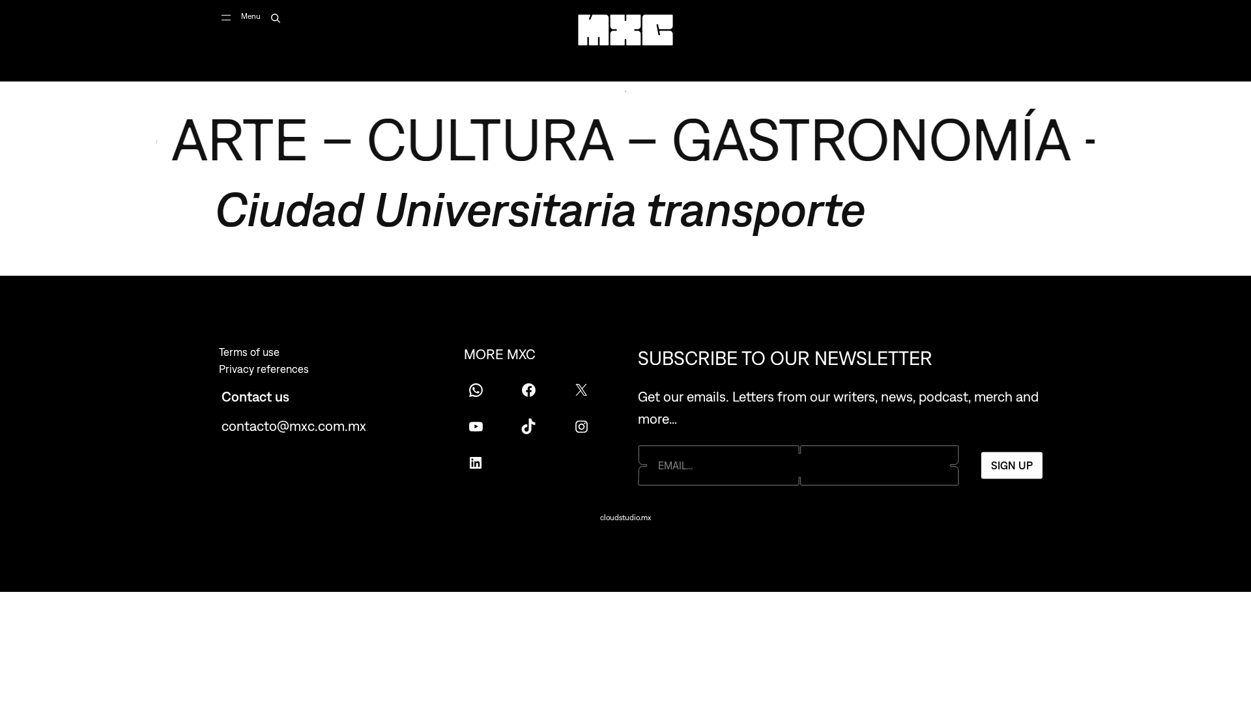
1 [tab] (625, 91)
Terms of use (249, 352)
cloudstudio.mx (625, 517)
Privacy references (264, 368)
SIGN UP (1012, 465)
